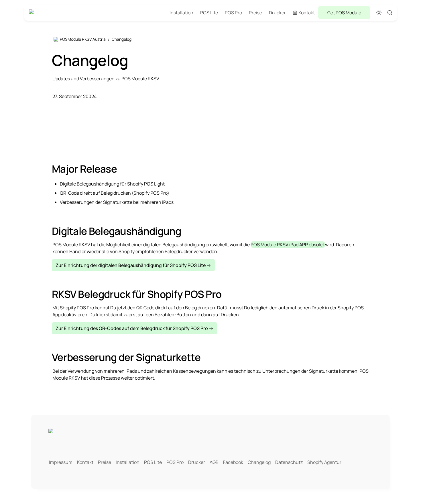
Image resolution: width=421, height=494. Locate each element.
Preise (255, 12)
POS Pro (233, 12)
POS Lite (209, 12)
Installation (181, 12)
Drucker (277, 12)
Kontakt (306, 12)
